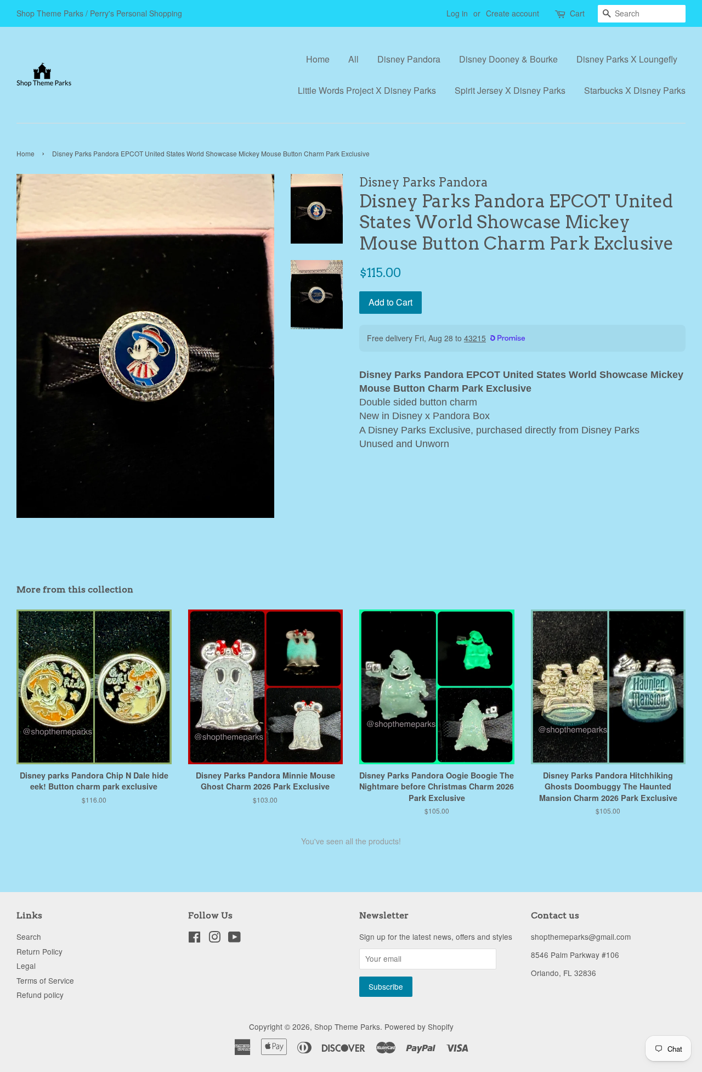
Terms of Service (45, 980)
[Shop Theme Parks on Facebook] (194, 938)
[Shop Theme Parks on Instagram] (214, 938)
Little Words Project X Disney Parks (367, 90)
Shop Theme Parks (347, 1026)
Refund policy (40, 994)
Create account (512, 13)
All (353, 59)
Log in (457, 13)
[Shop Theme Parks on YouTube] (234, 938)
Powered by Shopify (419, 1026)
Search (28, 936)
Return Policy (39, 951)
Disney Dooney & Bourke (508, 59)
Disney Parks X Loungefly (626, 59)
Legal (26, 965)
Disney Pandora (408, 59)
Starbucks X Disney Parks (635, 90)
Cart (577, 13)
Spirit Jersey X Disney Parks (510, 90)
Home (318, 59)
